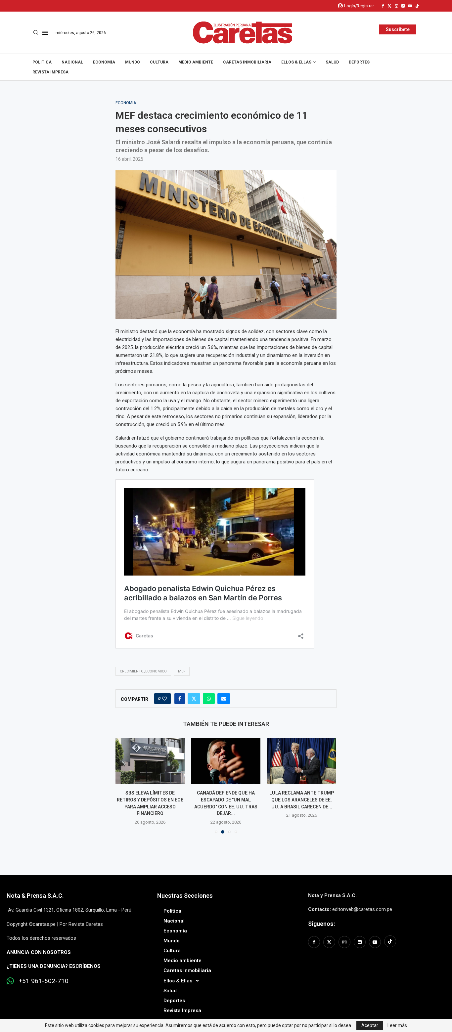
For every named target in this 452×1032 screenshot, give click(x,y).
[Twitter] (389, 6)
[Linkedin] (403, 6)
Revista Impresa (50, 72)
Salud (332, 62)
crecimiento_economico (143, 671)
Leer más (397, 1025)
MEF (181, 671)
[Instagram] (396, 6)
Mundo (132, 62)
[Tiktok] (417, 6)
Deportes (359, 62)
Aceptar (369, 1025)
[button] (124, 785)
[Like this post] (164, 698)
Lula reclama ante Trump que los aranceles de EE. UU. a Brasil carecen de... (301, 799)
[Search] (35, 32)
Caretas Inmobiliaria (247, 62)
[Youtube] (410, 6)
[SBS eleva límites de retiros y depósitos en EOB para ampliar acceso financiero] (150, 761)
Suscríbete (398, 29)
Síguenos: (321, 923)
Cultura (159, 62)
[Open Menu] (45, 33)
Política (42, 62)
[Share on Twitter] (194, 698)
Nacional (72, 62)
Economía (104, 62)
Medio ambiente (195, 62)
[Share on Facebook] (179, 698)
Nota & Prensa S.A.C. (35, 895)
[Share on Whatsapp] (209, 698)
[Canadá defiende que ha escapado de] (225, 761)
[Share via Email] (223, 698)
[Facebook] (383, 6)
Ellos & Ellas (296, 62)
